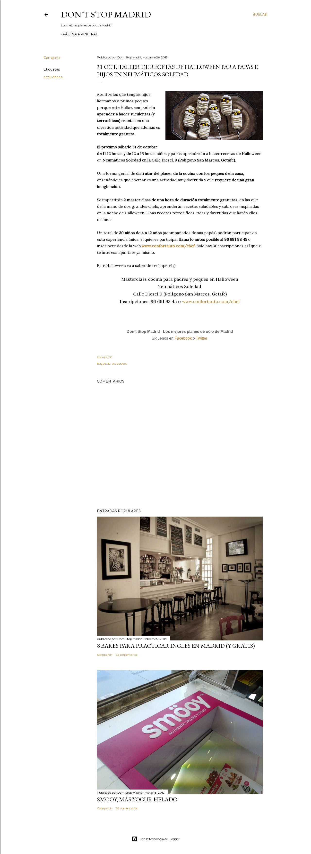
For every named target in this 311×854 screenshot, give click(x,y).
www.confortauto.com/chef (168, 245)
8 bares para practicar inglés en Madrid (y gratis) (176, 645)
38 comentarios (127, 808)
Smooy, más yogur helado (137, 799)
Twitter (201, 338)
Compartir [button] (51, 58)
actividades (52, 77)
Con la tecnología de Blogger (159, 839)
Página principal (80, 34)
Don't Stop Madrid (106, 14)
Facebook (183, 338)
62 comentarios (126, 654)
